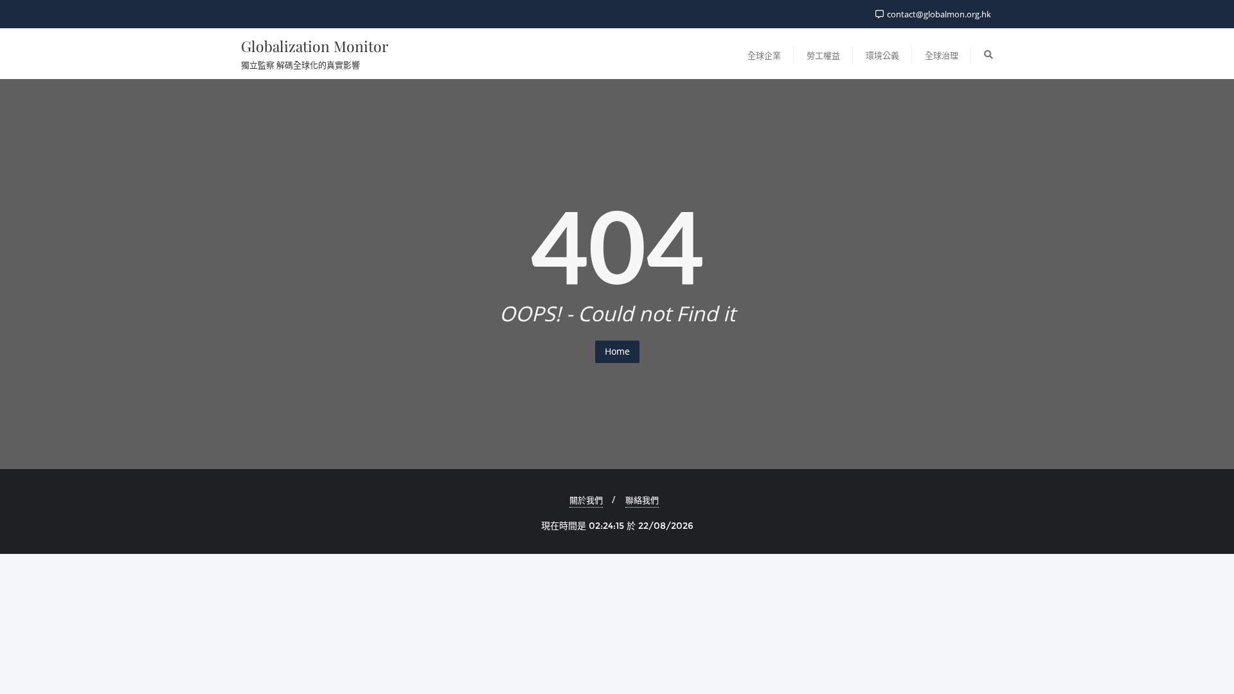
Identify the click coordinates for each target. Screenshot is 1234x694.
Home (617, 351)
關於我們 (586, 500)
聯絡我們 (642, 500)
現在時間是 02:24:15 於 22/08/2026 (617, 525)
